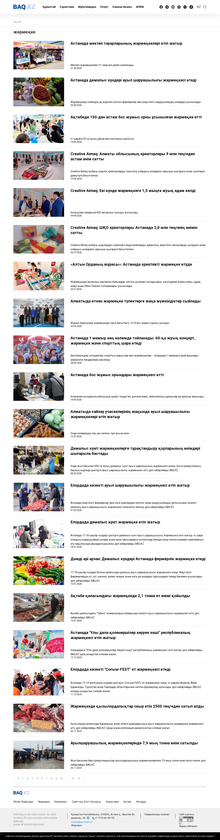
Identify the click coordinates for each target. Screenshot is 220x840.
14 (73, 778)
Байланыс (60, 801)
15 (78, 778)
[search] (205, 7)
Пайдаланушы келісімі (156, 814)
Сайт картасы (186, 814)
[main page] (24, 7)
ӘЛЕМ (140, 6)
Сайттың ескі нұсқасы (86, 801)
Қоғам (127, 801)
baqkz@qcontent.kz (82, 821)
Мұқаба (17, 21)
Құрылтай (49, 6)
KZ (199, 6)
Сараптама (67, 6)
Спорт (104, 6)
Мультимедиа (87, 6)
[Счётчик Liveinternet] (186, 819)
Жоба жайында (23, 801)
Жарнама (44, 801)
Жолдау (141, 801)
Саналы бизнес (122, 6)
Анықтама (112, 801)
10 (61, 778)
